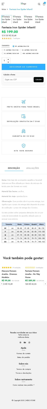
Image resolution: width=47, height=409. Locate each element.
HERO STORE (30, 400)
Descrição (14, 168)
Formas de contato (23, 353)
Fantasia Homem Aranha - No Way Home (32, 274)
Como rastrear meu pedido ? (23, 385)
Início (4, 9)
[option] (6, 19)
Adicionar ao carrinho (24, 67)
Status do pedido (23, 357)
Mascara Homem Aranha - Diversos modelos (9, 274)
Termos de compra (23, 369)
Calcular (38, 79)
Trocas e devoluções (23, 373)
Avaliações (32, 168)
